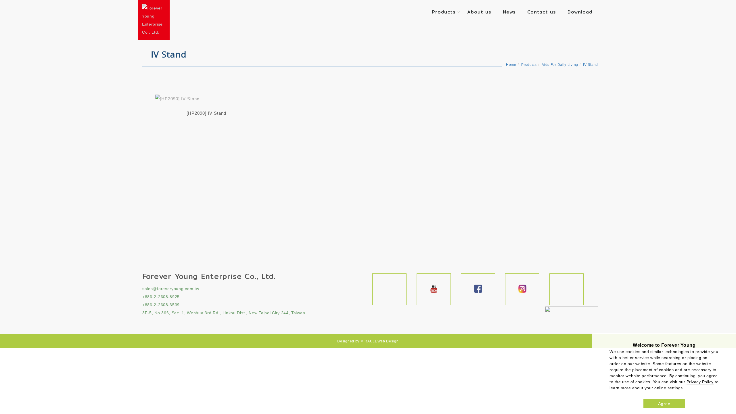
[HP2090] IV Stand (206, 113)
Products (444, 12)
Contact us (541, 12)
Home (511, 65)
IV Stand (590, 65)
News (509, 12)
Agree (664, 403)
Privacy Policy (700, 381)
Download (580, 12)
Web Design (388, 341)
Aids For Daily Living (560, 65)
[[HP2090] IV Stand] (206, 98)
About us (479, 12)
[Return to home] (154, 20)
